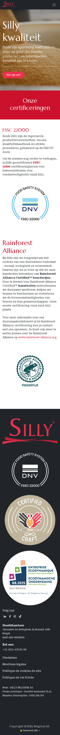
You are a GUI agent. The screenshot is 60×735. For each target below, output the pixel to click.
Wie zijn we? (13, 74)
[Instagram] (15, 616)
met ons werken (13, 637)
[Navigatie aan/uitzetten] (54, 4)
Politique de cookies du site (21, 670)
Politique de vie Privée (18, 677)
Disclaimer (9, 657)
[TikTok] (20, 616)
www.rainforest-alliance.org (37, 337)
